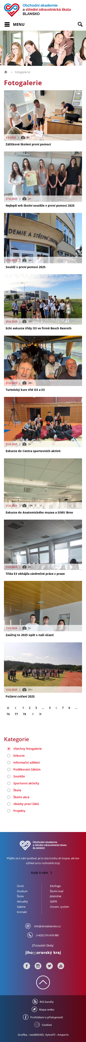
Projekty (19, 811)
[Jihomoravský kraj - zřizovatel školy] (43, 951)
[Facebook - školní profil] (27, 967)
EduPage (55, 886)
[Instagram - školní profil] (38, 967)
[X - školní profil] (49, 967)
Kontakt (22, 912)
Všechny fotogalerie (27, 749)
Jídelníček (55, 896)
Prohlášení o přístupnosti (46, 1017)
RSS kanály (47, 1002)
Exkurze (19, 756)
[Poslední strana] (40, 714)
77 (16, 714)
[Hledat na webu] (82, 27)
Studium (22, 891)
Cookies (47, 1025)
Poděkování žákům (26, 769)
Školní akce (21, 797)
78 (24, 714)
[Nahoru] (43, 987)
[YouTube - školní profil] (60, 967)
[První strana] (8, 708)
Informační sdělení (26, 762)
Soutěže (19, 776)
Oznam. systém (59, 907)
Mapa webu (46, 1009)
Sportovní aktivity (26, 783)
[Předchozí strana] (16, 708)
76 (8, 714)
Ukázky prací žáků (26, 804)
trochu (53, 858)
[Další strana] (32, 714)
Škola (17, 790)
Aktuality (22, 901)
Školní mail (56, 891)
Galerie (21, 907)
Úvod (20, 886)
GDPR (53, 901)
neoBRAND (36, 1035)
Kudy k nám (40, 873)
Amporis (62, 1035)
